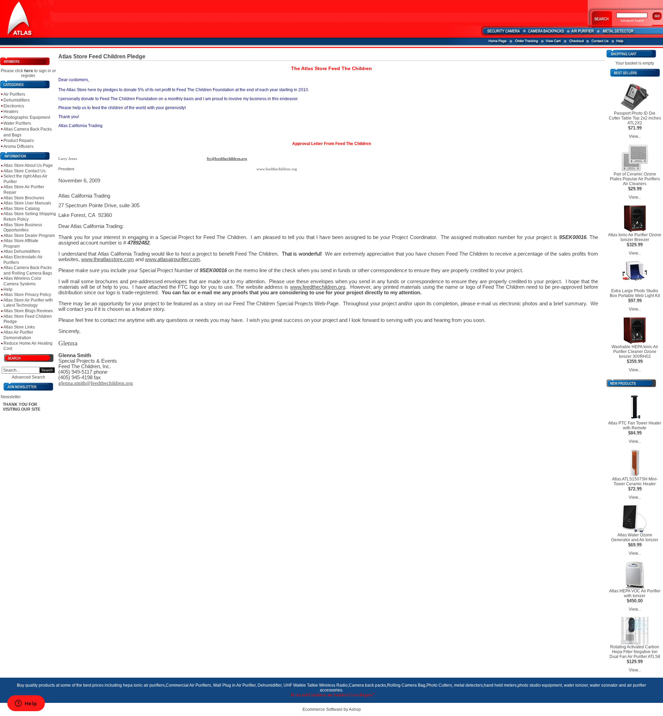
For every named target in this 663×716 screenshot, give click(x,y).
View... (635, 136)
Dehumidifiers (16, 100)
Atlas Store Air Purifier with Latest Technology (28, 303)
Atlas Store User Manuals (27, 203)
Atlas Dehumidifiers (21, 251)
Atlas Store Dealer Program (29, 235)
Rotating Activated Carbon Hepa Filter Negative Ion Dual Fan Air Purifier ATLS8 (634, 652)
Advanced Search (28, 377)
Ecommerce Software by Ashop (331, 709)
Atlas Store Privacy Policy (27, 294)
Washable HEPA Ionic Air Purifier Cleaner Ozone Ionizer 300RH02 (635, 351)
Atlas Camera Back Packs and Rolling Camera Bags (27, 270)
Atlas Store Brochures (23, 197)
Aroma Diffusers (18, 146)
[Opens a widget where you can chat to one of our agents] (26, 704)
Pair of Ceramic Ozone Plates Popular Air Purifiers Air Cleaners (635, 179)
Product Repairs (18, 140)
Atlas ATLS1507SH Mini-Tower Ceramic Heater (635, 481)
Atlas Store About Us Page (28, 165)
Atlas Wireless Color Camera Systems (22, 281)
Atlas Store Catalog (21, 208)
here (28, 70)
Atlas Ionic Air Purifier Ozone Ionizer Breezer (634, 237)
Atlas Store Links (19, 327)
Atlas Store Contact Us (24, 171)
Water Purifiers (17, 123)
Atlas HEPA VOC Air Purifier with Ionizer (635, 593)
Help (7, 289)
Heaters (10, 111)
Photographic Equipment (26, 117)
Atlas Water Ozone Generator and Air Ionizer (634, 537)
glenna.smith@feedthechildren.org (95, 383)
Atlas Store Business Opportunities (22, 227)
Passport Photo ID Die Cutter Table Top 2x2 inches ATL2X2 (635, 118)
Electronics (13, 106)
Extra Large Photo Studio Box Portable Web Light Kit (635, 293)
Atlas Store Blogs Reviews (28, 310)
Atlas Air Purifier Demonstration (18, 335)
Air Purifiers (14, 94)
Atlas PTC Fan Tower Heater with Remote (634, 425)
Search (47, 370)
